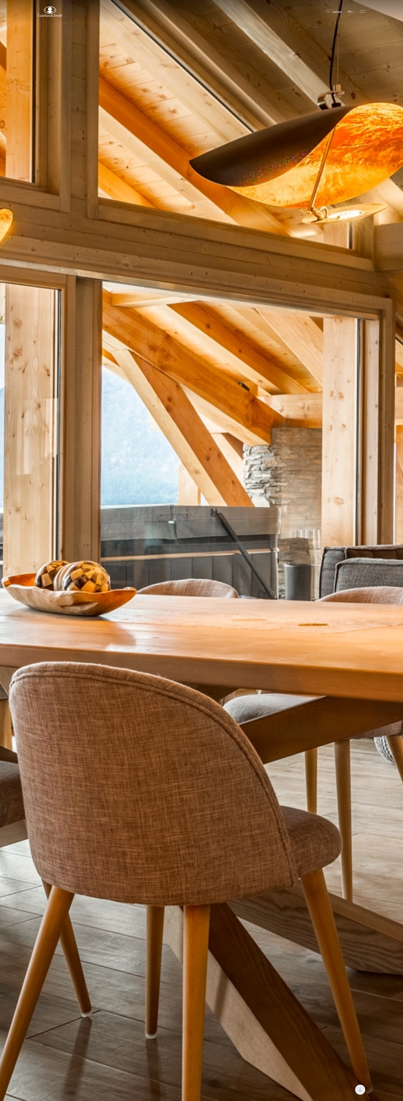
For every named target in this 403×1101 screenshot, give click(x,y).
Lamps (337, 11)
